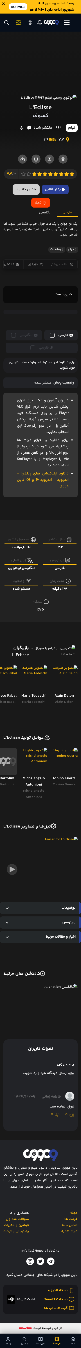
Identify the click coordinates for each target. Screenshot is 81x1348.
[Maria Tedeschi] (33, 679)
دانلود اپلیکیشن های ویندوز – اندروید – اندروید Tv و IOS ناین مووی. (43, 480)
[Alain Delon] (64, 679)
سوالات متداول (17, 1219)
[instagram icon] (30, 1261)
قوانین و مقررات (16, 1225)
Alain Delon (64, 702)
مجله (74, 1213)
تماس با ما (70, 1225)
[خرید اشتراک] (17, 22)
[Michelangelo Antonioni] (33, 761)
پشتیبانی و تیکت (16, 1231)
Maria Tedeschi (33, 702)
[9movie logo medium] (51, 22)
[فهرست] (66, 22)
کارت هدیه (69, 1231)
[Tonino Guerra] (64, 761)
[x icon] (40, 1261)
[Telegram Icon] (51, 1261)
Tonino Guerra (64, 784)
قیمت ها (71, 1219)
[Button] (6, 22)
